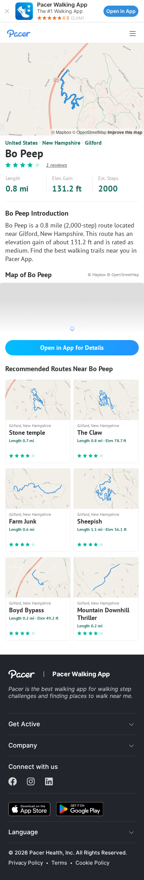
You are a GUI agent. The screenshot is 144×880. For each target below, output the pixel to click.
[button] (7, 11)
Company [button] (22, 745)
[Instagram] (31, 782)
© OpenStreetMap (90, 132)
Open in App (121, 11)
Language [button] (23, 832)
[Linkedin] (49, 782)
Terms (59, 863)
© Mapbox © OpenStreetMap (113, 274)
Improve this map (125, 132)
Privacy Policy (25, 863)
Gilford (93, 142)
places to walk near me (100, 695)
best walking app (64, 688)
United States (21, 142)
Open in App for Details (72, 348)
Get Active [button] (24, 724)
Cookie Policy (92, 863)
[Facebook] (12, 782)
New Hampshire (61, 142)
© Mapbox (62, 132)
